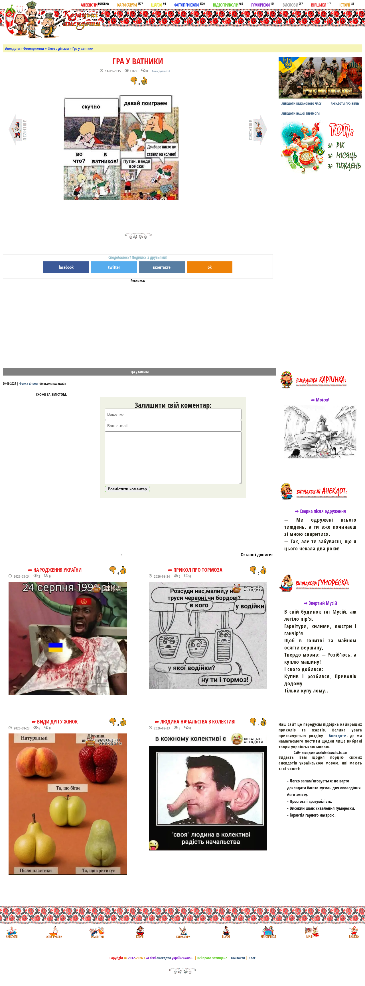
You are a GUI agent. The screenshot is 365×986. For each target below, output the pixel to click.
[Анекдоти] (52, 19)
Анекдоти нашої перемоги (300, 113)
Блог (252, 957)
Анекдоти (95, 4)
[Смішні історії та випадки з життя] (139, 932)
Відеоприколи (228, 4)
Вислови (293, 4)
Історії (346, 4)
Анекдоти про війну (345, 103)
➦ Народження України (55, 569)
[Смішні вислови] (354, 932)
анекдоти (164, 957)
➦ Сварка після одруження (320, 511)
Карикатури (130, 4)
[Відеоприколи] (268, 932)
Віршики (321, 4)
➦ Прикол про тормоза (195, 569)
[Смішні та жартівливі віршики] (311, 932)
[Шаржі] (225, 932)
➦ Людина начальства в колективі (195, 721)
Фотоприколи (189, 4)
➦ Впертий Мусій (320, 603)
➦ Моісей (320, 399)
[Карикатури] (183, 932)
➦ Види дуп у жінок (55, 721)
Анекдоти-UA (161, 71)
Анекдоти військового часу (301, 103)
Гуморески (262, 4)
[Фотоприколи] (54, 932)
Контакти (238, 957)
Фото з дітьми (58, 48)
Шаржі (158, 4)
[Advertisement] (214, 25)
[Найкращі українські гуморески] (97, 932)
